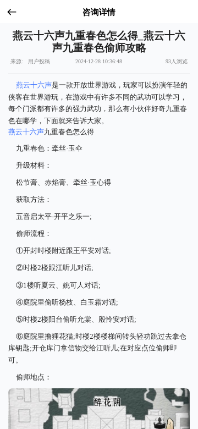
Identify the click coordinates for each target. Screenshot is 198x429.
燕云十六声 (34, 85)
